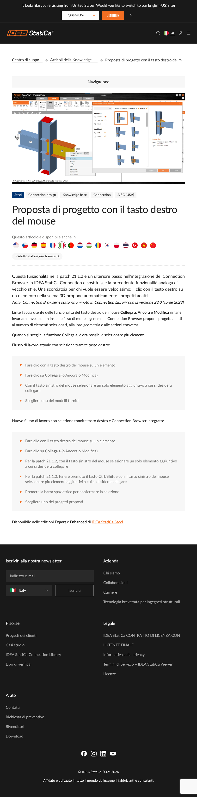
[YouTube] (113, 753)
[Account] (180, 33)
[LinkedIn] (103, 753)
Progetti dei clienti (21, 636)
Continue (113, 16)
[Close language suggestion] (131, 15)
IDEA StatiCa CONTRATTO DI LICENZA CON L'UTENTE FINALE (141, 640)
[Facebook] (84, 753)
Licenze (109, 674)
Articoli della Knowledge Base (74, 60)
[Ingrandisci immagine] (98, 138)
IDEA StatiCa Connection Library (33, 655)
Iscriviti (74, 590)
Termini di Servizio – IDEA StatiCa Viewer (137, 664)
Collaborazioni (115, 583)
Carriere (110, 592)
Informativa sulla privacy (124, 655)
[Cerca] (158, 33)
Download (14, 736)
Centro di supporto (27, 60)
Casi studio (15, 645)
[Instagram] (94, 753)
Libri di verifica (18, 664)
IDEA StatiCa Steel (107, 522)
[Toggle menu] (188, 33)
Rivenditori (15, 727)
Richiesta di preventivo (25, 717)
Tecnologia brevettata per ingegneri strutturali (141, 602)
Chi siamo (111, 573)
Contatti (13, 707)
